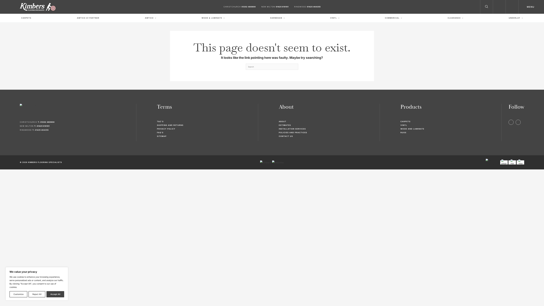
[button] (486, 7)
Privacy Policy (166, 129)
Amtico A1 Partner (88, 18)
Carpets (26, 18)
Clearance (454, 18)
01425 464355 (314, 7)
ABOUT (282, 121)
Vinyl (333, 18)
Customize (18, 294)
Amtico (149, 18)
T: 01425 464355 (40, 130)
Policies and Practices (293, 132)
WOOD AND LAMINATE (412, 129)
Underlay (514, 18)
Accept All (55, 294)
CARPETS (405, 121)
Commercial (392, 18)
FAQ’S (160, 132)
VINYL (403, 125)
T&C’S (160, 121)
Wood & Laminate (212, 18)
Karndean (276, 18)
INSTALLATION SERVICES (292, 129)
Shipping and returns (170, 125)
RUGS (403, 132)
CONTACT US (286, 136)
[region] (37, 283)
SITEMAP (162, 136)
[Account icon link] (499, 7)
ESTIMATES (285, 125)
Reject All (37, 294)
